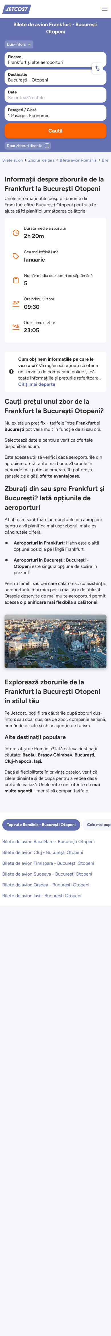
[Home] (16, 8)
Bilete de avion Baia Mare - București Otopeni (48, 841)
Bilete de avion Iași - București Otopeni (41, 895)
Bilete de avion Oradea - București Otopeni (45, 885)
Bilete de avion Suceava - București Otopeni (47, 874)
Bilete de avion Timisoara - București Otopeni (48, 863)
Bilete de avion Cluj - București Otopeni (42, 852)
